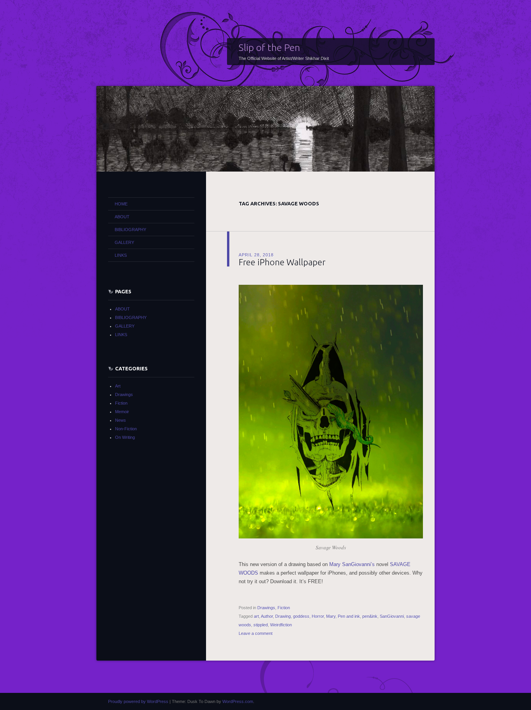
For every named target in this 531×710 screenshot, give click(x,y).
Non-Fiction (126, 428)
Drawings (266, 607)
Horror (318, 616)
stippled (260, 624)
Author (267, 616)
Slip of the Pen (269, 47)
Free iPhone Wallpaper (282, 262)
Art (118, 386)
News (120, 420)
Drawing (283, 616)
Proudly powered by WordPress (138, 701)
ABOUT (122, 216)
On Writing (125, 437)
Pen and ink (349, 616)
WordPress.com (237, 701)
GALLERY (124, 242)
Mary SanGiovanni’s (352, 564)
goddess (301, 616)
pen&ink (369, 616)
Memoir (122, 411)
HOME (121, 204)
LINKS (121, 255)
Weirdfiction (281, 624)
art (256, 616)
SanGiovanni (392, 616)
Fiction (284, 607)
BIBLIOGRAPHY (130, 229)
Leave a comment (255, 633)
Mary (330, 616)
